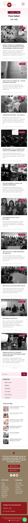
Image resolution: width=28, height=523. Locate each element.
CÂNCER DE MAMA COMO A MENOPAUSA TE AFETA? (16, 440)
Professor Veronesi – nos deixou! (14, 115)
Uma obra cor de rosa (10, 318)
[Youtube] (17, 475)
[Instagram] (14, 475)
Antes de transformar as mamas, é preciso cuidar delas (17, 407)
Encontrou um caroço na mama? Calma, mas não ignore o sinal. (17, 420)
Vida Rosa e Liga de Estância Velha (14, 286)
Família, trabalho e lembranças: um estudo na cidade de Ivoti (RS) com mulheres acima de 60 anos (13, 46)
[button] (23, 4)
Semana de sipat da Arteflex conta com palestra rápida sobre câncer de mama (14, 354)
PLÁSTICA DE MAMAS (14, 432)
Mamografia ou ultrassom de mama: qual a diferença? (16, 427)
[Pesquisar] (24, 374)
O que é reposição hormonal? (16, 413)
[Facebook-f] (11, 475)
